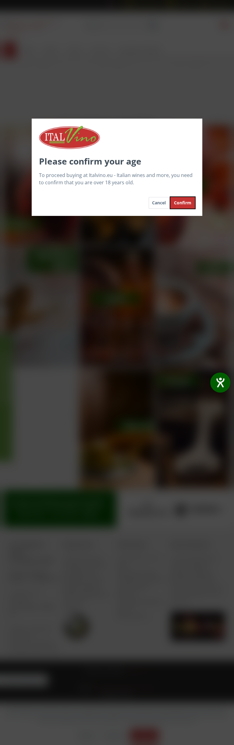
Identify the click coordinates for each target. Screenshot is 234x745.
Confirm (182, 203)
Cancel (159, 203)
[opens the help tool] (220, 382)
